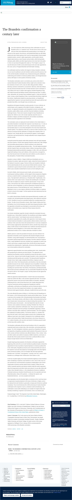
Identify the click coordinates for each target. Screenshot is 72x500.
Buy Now (55, 72)
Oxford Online (47, 473)
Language (18, 473)
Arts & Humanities (20, 470)
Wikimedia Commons (32, 396)
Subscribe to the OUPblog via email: (61, 402)
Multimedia (18, 478)
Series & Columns (20, 480)
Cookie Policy (7, 479)
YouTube (30, 474)
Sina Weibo (30, 477)
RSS (66, 425)
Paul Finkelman (12, 42)
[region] (36, 493)
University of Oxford (48, 478)
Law (22, 428)
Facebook (48, 2)
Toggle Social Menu (55, 2)
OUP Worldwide (47, 477)
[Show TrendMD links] (70, 97)
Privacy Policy (56, 411)
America (14, 428)
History (18, 428)
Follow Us (6, 469)
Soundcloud (31, 476)
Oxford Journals (47, 471)
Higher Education (48, 474)
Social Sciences (19, 477)
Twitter (51, 2)
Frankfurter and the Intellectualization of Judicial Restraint (60, 88)
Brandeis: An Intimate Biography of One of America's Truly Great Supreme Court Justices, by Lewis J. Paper (61, 81)
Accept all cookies (27, 495)
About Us (6, 468)
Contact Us (6, 471)
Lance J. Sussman (22, 42)
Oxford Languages (48, 476)
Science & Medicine (20, 476)
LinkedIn (30, 473)
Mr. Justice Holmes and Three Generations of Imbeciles (60, 85)
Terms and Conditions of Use (7, 474)
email (61, 425)
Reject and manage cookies (11, 495)
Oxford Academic (48, 470)
